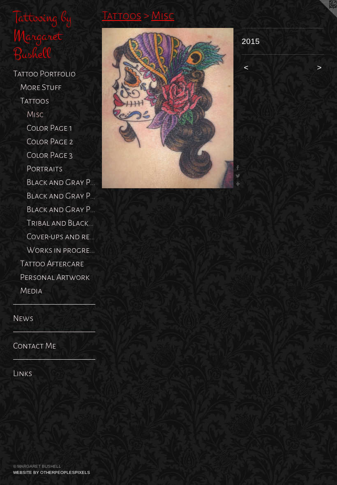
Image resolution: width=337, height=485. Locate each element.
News (23, 318)
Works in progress (61, 249)
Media (31, 290)
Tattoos (34, 100)
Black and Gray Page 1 (61, 182)
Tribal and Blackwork (61, 222)
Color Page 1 (49, 127)
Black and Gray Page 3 (61, 209)
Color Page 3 (50, 154)
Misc (35, 114)
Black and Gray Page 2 (61, 195)
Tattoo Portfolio (44, 73)
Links (22, 373)
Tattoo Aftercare (52, 263)
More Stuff (40, 87)
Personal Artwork (55, 277)
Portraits (44, 168)
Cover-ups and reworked (61, 236)
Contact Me (34, 345)
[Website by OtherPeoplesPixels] (320, 16)
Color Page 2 (50, 141)
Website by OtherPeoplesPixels (51, 472)
